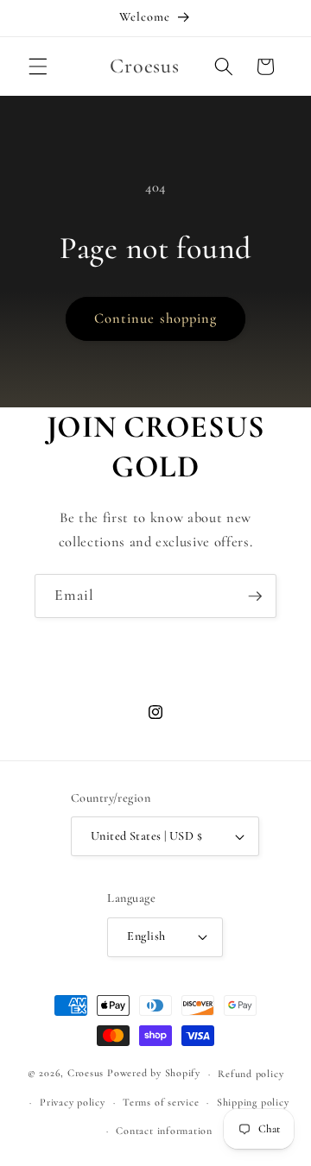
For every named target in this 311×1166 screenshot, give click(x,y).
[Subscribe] (255, 596)
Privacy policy (72, 1102)
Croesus (85, 1074)
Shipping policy (253, 1102)
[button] (38, 66)
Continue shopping (156, 318)
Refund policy (250, 1074)
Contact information (164, 1131)
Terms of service (161, 1102)
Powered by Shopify (153, 1074)
